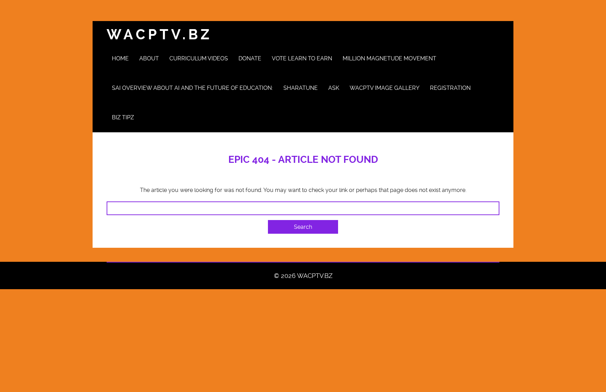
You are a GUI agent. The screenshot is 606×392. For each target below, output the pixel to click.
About (149, 58)
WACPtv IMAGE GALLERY (384, 88)
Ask (333, 88)
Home (120, 58)
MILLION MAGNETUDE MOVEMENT (389, 58)
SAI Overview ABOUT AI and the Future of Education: (192, 88)
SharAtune (300, 88)
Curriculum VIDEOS (198, 58)
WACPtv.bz (159, 34)
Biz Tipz (123, 117)
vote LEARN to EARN (302, 58)
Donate (249, 58)
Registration (450, 88)
